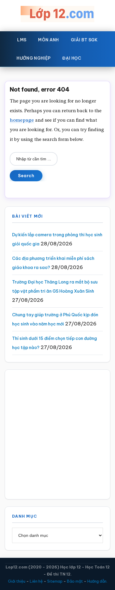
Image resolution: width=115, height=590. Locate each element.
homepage (22, 120)
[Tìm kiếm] (96, 57)
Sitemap (55, 581)
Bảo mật (75, 581)
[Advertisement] (57, 434)
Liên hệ (36, 581)
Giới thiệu (16, 581)
